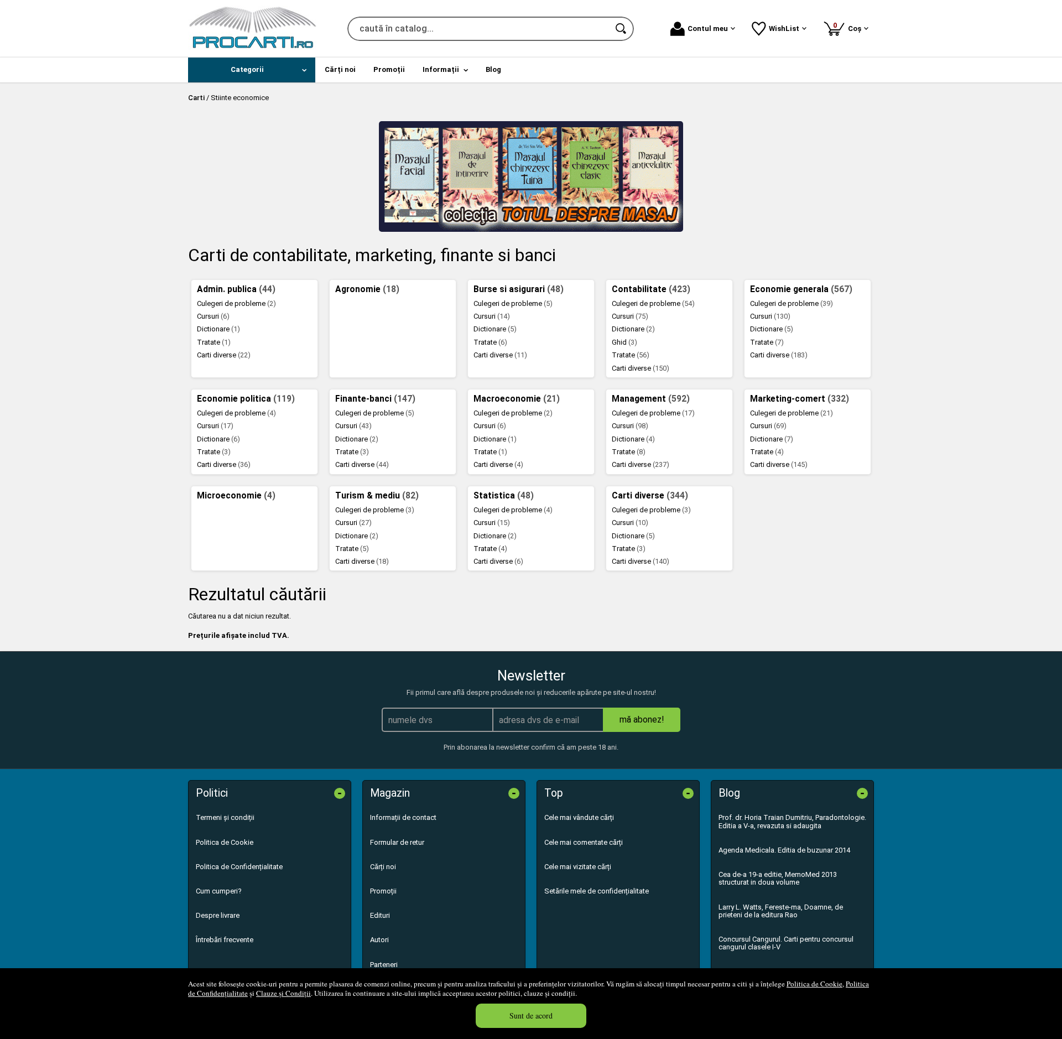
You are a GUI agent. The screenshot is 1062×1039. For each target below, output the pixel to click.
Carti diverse (224, 355)
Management (651, 399)
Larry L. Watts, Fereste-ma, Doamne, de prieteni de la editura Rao (781, 911)
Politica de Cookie (814, 984)
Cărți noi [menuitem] (340, 69)
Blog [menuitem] (493, 69)
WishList (784, 28)
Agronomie (367, 289)
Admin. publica (236, 289)
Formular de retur (397, 842)
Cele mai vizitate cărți (577, 867)
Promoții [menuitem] (389, 69)
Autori (379, 940)
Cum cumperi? (219, 891)
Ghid (624, 342)
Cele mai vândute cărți (579, 817)
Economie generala (801, 289)
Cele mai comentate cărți (583, 842)
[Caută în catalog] (622, 29)
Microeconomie (236, 496)
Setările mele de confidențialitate (596, 891)
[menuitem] (251, 70)
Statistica (503, 496)
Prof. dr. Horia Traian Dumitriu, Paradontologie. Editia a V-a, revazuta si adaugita (792, 821)
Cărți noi (383, 867)
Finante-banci (375, 399)
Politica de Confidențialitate (239, 867)
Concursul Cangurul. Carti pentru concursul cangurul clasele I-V (786, 943)
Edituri (380, 915)
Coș (849, 26)
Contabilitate (651, 289)
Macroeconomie (516, 399)
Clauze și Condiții (283, 993)
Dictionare (218, 329)
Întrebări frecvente (224, 940)
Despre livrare (218, 915)
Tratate (214, 342)
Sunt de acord (531, 1015)
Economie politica (246, 399)
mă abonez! (642, 719)
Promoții (383, 891)
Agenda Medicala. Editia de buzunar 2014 (784, 850)
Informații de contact (403, 817)
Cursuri (213, 316)
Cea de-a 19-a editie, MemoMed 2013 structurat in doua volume (778, 878)
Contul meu (708, 28)
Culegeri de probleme (236, 303)
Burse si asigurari (518, 289)
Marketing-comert (799, 399)
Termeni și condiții (225, 817)
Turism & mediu (377, 496)
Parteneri (384, 964)
